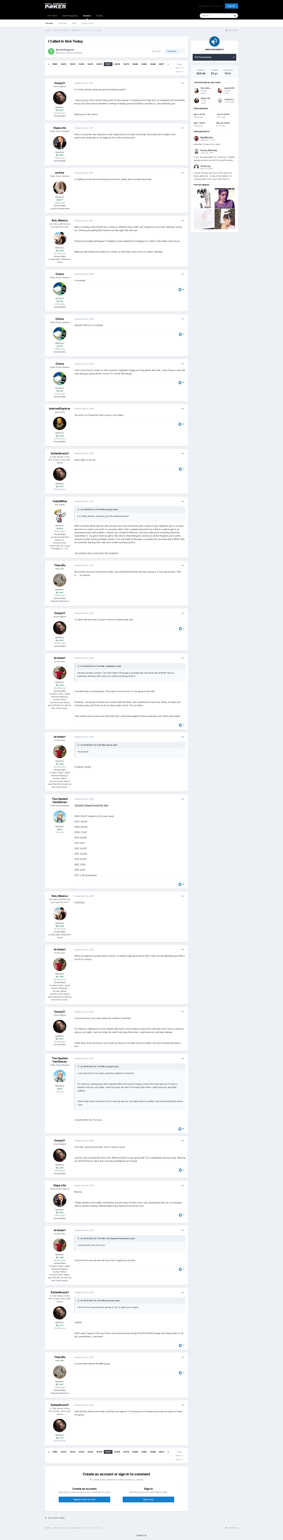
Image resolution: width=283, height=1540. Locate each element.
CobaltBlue (60, 501)
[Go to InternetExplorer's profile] (59, 423)
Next (161, 64)
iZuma (60, 274)
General (78, 53)
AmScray (205, 166)
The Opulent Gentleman (60, 800)
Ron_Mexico (60, 220)
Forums (49, 23)
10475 (90, 64)
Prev (55, 64)
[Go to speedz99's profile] (220, 90)
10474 (81, 64)
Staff (74, 23)
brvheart (59, 657)
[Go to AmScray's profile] (196, 167)
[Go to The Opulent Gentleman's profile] (59, 817)
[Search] (235, 15)
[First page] (49, 64)
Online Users (87, 23)
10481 (144, 64)
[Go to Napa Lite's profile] (59, 142)
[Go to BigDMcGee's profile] (196, 138)
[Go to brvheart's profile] (59, 672)
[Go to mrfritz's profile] (59, 187)
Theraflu (59, 565)
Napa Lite (60, 127)
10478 (117, 64)
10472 (63, 64)
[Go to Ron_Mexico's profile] (59, 238)
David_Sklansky (208, 150)
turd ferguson (66, 49)
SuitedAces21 (60, 453)
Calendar (62, 23)
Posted (83, 83)
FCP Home (52, 15)
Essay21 (59, 83)
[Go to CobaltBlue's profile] (59, 516)
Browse (87, 15)
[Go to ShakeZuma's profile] (220, 100)
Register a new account (84, 1499)
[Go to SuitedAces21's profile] (59, 474)
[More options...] (183, 83)
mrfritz (59, 172)
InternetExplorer (59, 408)
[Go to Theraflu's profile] (59, 580)
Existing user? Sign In (210, 6)
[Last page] (168, 64)
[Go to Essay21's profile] (59, 97)
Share (157, 51)
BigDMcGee (206, 137)
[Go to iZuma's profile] (59, 288)
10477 (108, 64)
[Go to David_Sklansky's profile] (196, 151)
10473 (72, 64)
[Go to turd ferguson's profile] (51, 51)
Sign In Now (148, 1499)
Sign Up (231, 6)
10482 (153, 64)
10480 (135, 64)
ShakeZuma (230, 99)
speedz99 (229, 88)
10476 (99, 64)
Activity (99, 15)
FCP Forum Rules (203, 57)
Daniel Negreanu (70, 15)
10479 (126, 64)
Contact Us (141, 1535)
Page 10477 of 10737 (179, 68)
